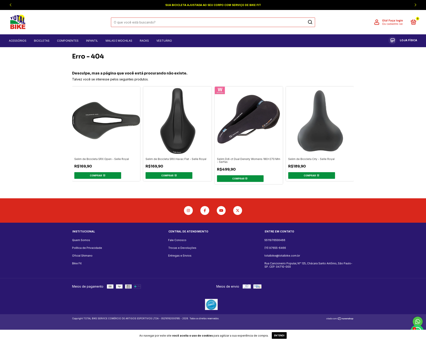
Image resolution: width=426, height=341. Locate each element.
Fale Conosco (177, 240)
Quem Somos (81, 240)
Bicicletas (41, 40)
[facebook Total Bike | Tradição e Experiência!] (204, 210)
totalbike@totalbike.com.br (282, 255)
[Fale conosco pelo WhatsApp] (418, 322)
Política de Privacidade (87, 247)
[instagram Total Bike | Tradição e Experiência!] (188, 210)
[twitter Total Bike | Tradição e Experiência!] (237, 210)
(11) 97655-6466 (275, 247)
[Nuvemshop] (340, 319)
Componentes (68, 40)
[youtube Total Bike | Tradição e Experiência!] (221, 210)
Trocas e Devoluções (182, 247)
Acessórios (17, 40)
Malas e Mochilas (119, 40)
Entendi (279, 335)
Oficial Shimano (82, 255)
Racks (144, 40)
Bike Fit (77, 263)
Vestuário (164, 40)
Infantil (92, 40)
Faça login (396, 20)
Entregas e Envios (179, 255)
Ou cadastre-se (392, 23)
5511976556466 (274, 240)
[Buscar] (310, 22)
